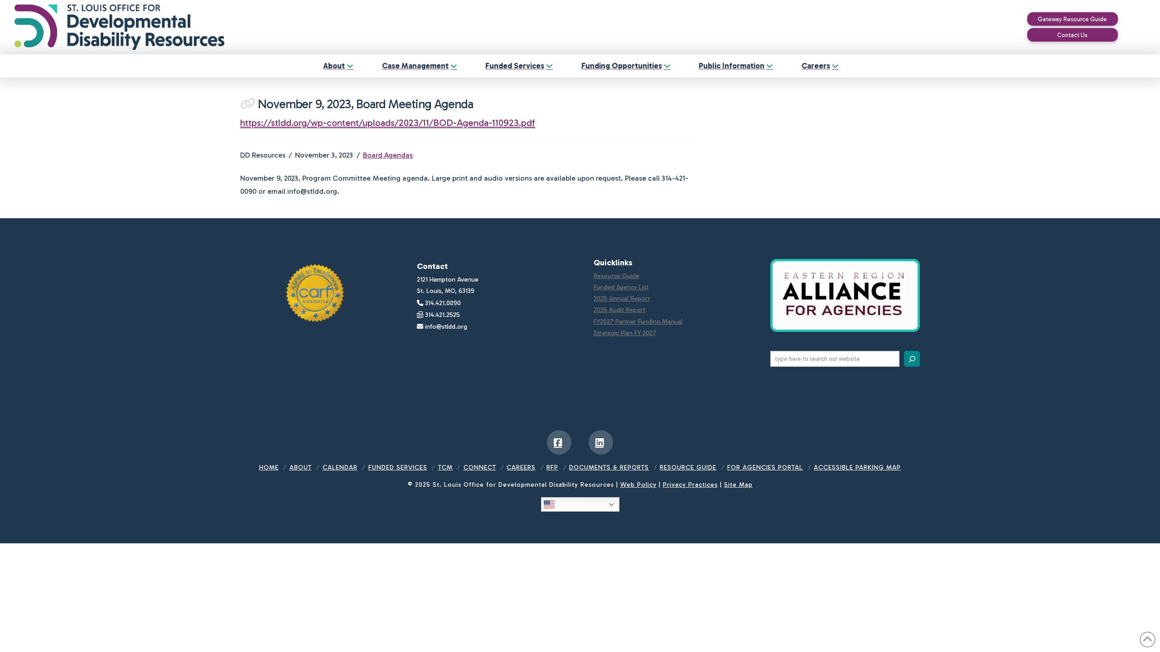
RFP (552, 467)
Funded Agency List (621, 287)
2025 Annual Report (622, 298)
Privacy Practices (690, 485)
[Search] (912, 359)
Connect (480, 467)
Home (269, 467)
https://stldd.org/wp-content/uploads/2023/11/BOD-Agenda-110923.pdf (387, 122)
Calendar (340, 467)
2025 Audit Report (619, 310)
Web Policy (638, 485)
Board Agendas (388, 155)
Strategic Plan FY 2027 (625, 333)
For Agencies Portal (765, 467)
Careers (521, 467)
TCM (445, 467)
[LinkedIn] (601, 442)
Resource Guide (616, 276)
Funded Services (397, 467)
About (301, 467)
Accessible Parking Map (857, 467)
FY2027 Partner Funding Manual (638, 322)
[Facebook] (559, 442)
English (570, 504)
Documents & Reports (609, 467)
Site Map (738, 485)
